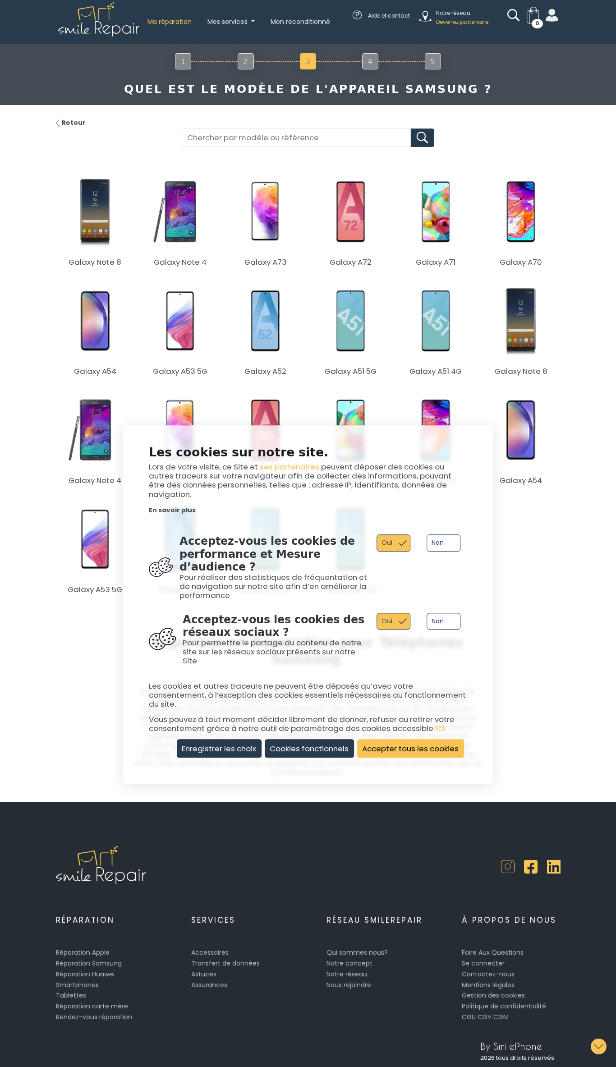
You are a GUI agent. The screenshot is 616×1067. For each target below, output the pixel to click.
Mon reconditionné (300, 21)
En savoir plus (172, 510)
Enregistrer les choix (219, 748)
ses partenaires (289, 466)
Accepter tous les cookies (410, 748)
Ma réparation (169, 21)
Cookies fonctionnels (309, 748)
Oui (387, 542)
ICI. (440, 728)
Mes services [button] (228, 21)
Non (438, 542)
